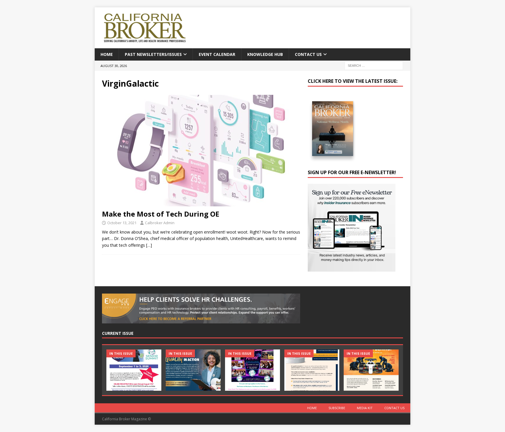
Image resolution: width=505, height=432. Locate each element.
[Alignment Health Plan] (371, 370)
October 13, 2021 (121, 222)
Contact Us (308, 54)
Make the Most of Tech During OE (160, 214)
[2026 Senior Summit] (133, 370)
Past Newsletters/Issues (153, 54)
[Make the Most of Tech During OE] (201, 150)
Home (107, 54)
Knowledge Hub (265, 54)
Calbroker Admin (159, 222)
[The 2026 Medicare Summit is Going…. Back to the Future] (252, 370)
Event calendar (217, 54)
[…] (149, 245)
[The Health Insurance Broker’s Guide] (311, 370)
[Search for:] (374, 65)
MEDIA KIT (365, 408)
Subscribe (336, 408)
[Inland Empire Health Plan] (193, 370)
